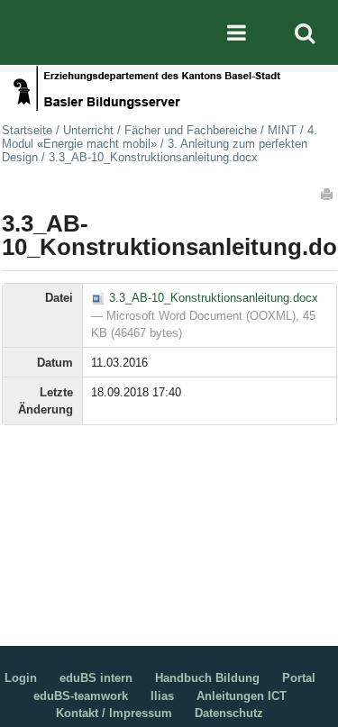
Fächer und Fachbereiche (190, 130)
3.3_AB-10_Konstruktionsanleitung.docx (211, 297)
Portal (298, 678)
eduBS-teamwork (80, 696)
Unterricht (88, 130)
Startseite (27, 130)
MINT (282, 130)
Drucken (328, 193)
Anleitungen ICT (241, 696)
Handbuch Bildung (207, 678)
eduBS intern (95, 678)
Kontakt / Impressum (114, 713)
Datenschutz (229, 713)
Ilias (162, 696)
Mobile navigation (236, 32)
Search (304, 32)
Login (21, 678)
